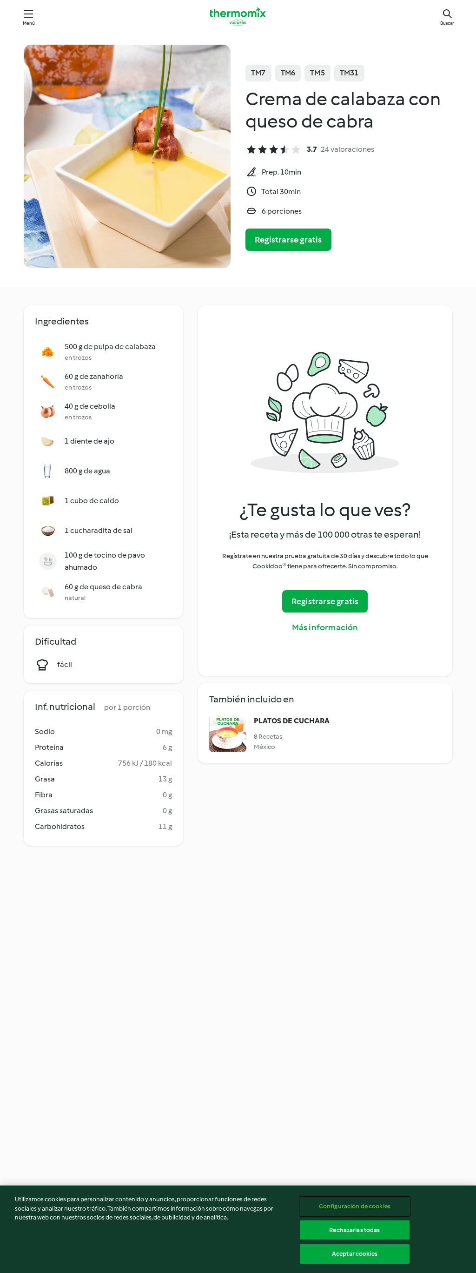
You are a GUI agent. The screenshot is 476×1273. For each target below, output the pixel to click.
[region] (238, 1229)
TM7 (258, 72)
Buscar (447, 23)
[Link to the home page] (238, 16)
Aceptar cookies (354, 1253)
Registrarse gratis (288, 240)
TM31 (349, 72)
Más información (325, 627)
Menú (29, 23)
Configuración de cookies (354, 1206)
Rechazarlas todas (354, 1229)
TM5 (317, 72)
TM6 (288, 72)
